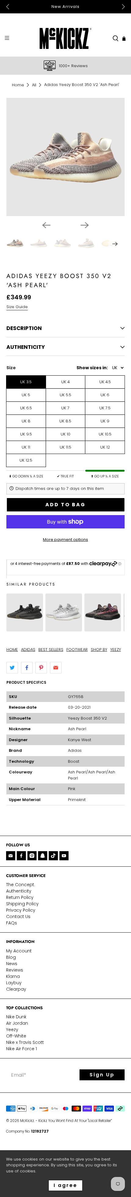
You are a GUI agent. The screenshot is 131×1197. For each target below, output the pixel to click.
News (11, 964)
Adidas (75, 750)
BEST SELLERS (50, 649)
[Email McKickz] (10, 855)
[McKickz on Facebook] (21, 855)
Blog (11, 957)
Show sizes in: (92, 367)
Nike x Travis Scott (25, 1042)
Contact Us (18, 916)
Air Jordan (17, 1023)
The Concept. (20, 885)
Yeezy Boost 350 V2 (87, 718)
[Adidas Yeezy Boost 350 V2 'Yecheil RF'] (103, 628)
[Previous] (46, 225)
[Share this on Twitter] (12, 667)
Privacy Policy (20, 910)
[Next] (84, 225)
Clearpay (16, 989)
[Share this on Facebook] (27, 667)
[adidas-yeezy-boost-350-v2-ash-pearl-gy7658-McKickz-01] (65, 157)
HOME (12, 649)
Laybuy (14, 983)
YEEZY (115, 649)
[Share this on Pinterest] (41, 667)
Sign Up (102, 1074)
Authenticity (18, 891)
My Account (19, 951)
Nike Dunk (16, 1017)
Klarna (13, 976)
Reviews (14, 970)
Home (18, 85)
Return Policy (20, 897)
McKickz (27, 1120)
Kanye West (79, 740)
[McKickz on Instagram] (32, 855)
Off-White (16, 1036)
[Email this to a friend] (56, 667)
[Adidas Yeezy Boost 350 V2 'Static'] (64, 628)
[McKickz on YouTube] (64, 855)
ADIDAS (28, 649)
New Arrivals (65, 6)
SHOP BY (99, 649)
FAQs (11, 923)
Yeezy (12, 1030)
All (34, 85)
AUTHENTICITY (25, 347)
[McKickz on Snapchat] (42, 855)
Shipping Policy (22, 904)
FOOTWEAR (77, 649)
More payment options (65, 539)
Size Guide (17, 307)
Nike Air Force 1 (21, 1049)
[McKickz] (65, 38)
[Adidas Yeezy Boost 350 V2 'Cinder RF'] (25, 628)
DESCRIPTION (24, 328)
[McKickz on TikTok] (53, 855)
